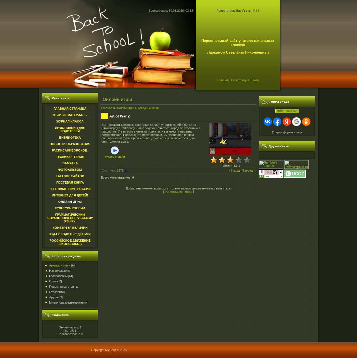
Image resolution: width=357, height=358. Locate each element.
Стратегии (56, 292)
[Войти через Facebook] (277, 121)
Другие (54, 297)
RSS (256, 10)
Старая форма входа (287, 132)
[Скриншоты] (230, 139)
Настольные (58, 270)
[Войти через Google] (296, 121)
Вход (255, 80)
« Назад (234, 170)
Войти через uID (287, 110)
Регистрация (240, 80)
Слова (53, 281)
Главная (223, 80)
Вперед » (248, 170)
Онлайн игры (125, 108)
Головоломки (58, 276)
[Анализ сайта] (271, 177)
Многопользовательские (66, 302)
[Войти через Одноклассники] (306, 121)
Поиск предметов (61, 286)
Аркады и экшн (59, 265)
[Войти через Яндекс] (287, 121)
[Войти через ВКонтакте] (268, 121)
